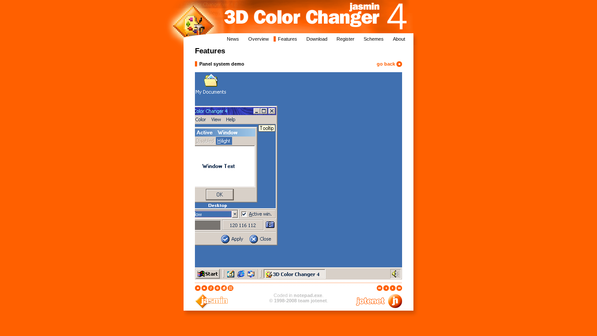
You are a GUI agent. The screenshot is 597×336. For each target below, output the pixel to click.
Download (316, 39)
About (399, 39)
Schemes (374, 39)
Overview (258, 39)
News (233, 39)
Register (345, 39)
